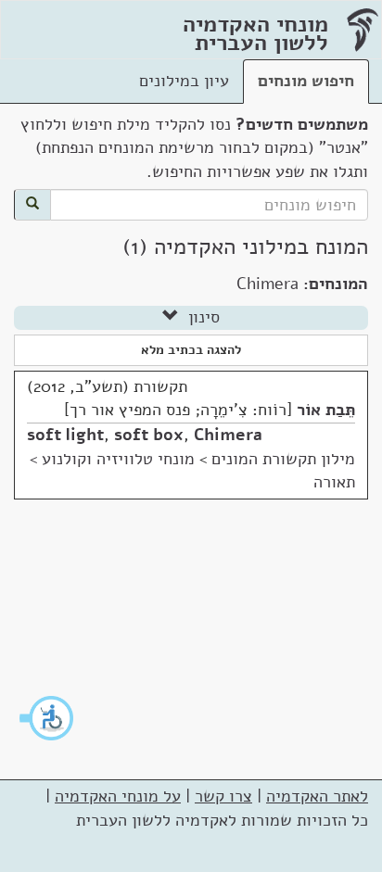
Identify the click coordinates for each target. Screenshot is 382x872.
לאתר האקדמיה (317, 796)
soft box (149, 434)
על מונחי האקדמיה (118, 796)
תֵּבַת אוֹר (326, 409)
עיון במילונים (184, 81)
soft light (65, 434)
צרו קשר (223, 796)
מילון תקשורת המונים (283, 459)
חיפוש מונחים (306, 81)
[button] (47, 718)
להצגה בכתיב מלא (191, 350)
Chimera (228, 434)
